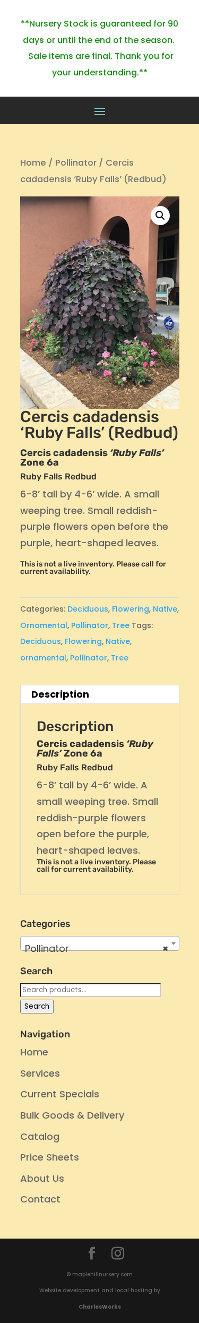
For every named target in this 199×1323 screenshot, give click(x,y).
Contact (40, 1199)
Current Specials (59, 1094)
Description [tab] (60, 694)
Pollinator (76, 163)
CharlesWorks (100, 1307)
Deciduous (87, 609)
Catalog (39, 1136)
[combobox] (99, 943)
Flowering (130, 609)
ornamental (43, 657)
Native (165, 609)
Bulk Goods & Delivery (72, 1115)
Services (40, 1073)
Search (36, 1006)
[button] (160, 215)
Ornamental (43, 625)
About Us (42, 1178)
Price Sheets (49, 1157)
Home (33, 163)
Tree (120, 625)
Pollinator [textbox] (96, 948)
